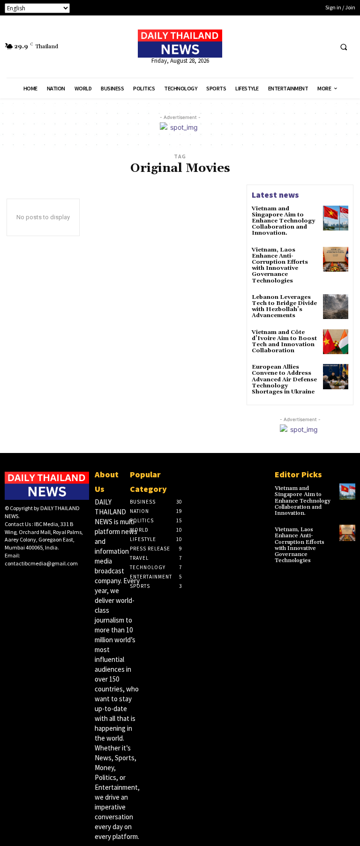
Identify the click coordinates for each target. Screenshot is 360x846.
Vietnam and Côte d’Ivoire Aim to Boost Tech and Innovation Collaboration (284, 342)
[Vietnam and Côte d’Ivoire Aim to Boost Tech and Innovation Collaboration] (335, 342)
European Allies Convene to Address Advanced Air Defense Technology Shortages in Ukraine (284, 379)
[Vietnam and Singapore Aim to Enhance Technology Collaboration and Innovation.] (335, 218)
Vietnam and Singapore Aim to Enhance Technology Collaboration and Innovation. (283, 221)
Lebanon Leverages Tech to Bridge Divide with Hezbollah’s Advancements (284, 306)
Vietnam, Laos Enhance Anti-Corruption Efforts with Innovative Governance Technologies (280, 265)
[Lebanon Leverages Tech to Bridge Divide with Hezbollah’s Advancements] (335, 306)
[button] (343, 47)
